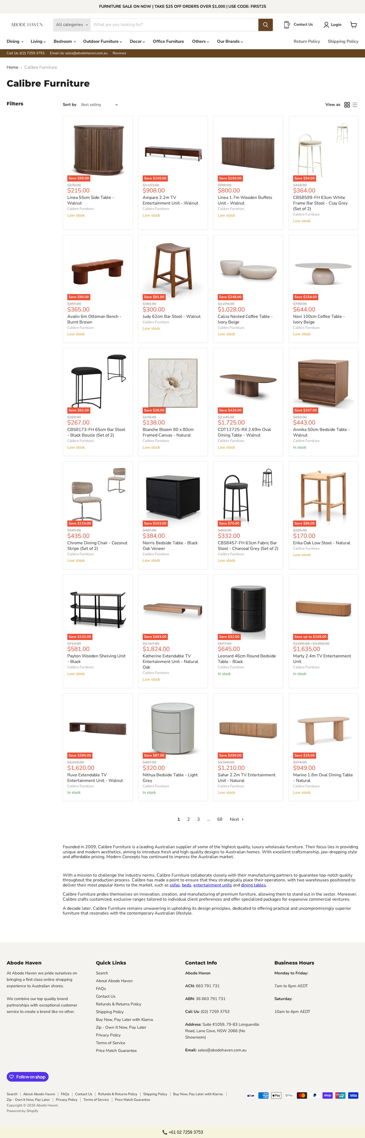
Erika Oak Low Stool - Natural (321, 543)
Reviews (119, 53)
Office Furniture (168, 41)
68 (220, 819)
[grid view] (347, 105)
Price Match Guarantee (116, 1050)
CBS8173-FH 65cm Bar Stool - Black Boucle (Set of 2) (96, 432)
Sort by (69, 104)
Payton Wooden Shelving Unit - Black (96, 659)
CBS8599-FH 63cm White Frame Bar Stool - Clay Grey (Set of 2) (320, 203)
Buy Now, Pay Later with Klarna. (125, 1019)
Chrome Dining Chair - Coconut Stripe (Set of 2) (97, 545)
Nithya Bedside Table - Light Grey (170, 778)
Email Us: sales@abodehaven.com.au (78, 53)
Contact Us (105, 996)
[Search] (265, 25)
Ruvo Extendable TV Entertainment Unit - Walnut (95, 778)
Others (199, 41)
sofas (175, 885)
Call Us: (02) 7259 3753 (26, 53)
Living (37, 41)
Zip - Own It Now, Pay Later (121, 1027)
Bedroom (63, 41)
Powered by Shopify (22, 1111)
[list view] (354, 105)
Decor (136, 41)
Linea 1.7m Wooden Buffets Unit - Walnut (245, 200)
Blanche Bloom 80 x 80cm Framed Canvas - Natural (168, 432)
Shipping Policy (343, 41)
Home (12, 67)
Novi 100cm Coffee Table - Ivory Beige (319, 319)
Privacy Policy (108, 1035)
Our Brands (229, 41)
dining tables (253, 885)
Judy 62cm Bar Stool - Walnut (172, 316)
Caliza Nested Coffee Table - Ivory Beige (245, 319)
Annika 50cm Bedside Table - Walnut (321, 432)
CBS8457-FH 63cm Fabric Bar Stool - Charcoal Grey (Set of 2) (248, 545)
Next (235, 819)
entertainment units (212, 885)
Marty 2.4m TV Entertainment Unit (322, 659)
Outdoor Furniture (101, 41)
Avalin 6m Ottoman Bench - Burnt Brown (94, 319)
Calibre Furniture (80, 208)
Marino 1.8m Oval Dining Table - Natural (323, 778)
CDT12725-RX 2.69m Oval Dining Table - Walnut (244, 432)
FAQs (101, 988)
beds (186, 885)
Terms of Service (110, 1043)
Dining (14, 41)
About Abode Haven (114, 980)
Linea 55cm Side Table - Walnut (90, 200)
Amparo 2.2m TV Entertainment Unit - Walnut (170, 200)
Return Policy (307, 41)
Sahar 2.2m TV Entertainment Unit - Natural (246, 778)
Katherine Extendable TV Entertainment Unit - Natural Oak (170, 661)
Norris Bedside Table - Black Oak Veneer (170, 545)
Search (102, 973)
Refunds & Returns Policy (118, 1004)
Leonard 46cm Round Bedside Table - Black (247, 659)
